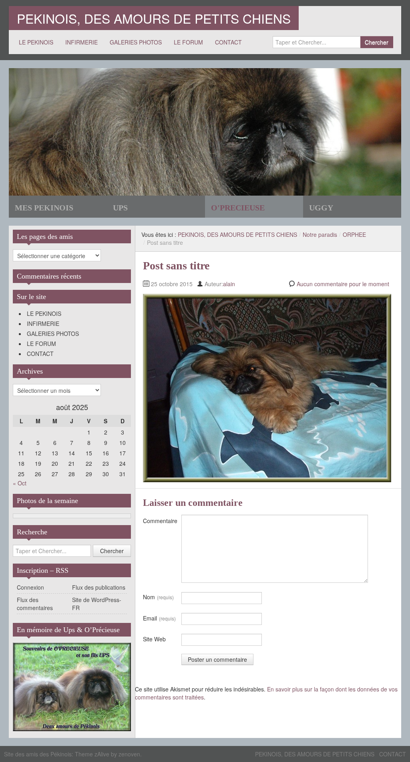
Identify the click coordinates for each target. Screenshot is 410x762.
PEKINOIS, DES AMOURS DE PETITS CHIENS (154, 18)
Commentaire (160, 521)
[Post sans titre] (267, 387)
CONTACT (228, 42)
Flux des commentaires (35, 604)
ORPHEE (354, 234)
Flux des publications (98, 587)
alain (229, 284)
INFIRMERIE (81, 42)
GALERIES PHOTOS (136, 42)
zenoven (129, 754)
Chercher (376, 42)
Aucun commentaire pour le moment (343, 284)
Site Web (154, 639)
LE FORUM (188, 42)
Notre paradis (320, 234)
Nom (158, 597)
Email (159, 618)
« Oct (19, 483)
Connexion (30, 587)
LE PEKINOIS (36, 42)
